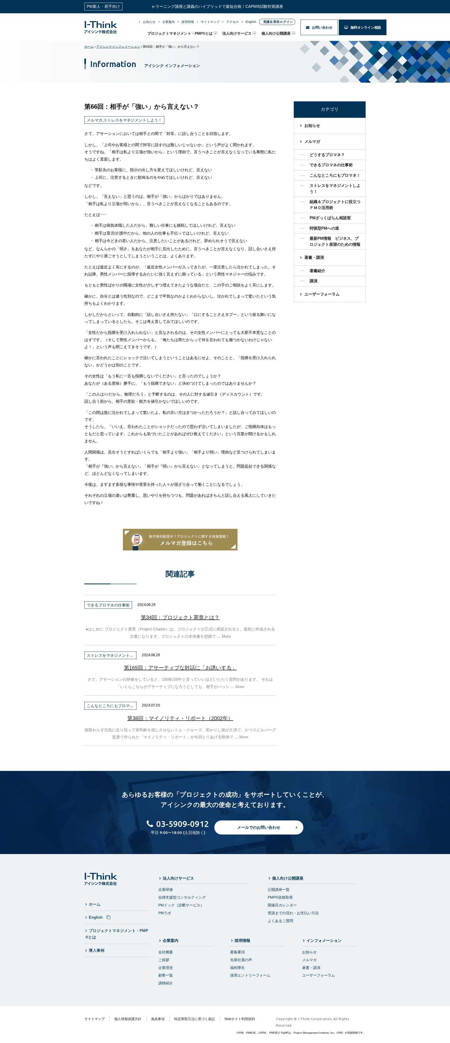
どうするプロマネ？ (327, 154)
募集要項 (237, 952)
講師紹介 (165, 983)
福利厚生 (237, 968)
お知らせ (149, 22)
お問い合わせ (321, 27)
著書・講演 (314, 257)
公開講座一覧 (279, 889)
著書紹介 (317, 270)
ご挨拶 (163, 960)
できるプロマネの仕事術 (331, 165)
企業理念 (165, 968)
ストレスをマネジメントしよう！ (335, 188)
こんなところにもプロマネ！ (335, 175)
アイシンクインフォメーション (118, 46)
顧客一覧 (165, 975)
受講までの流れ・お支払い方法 (293, 913)
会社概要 (165, 952)
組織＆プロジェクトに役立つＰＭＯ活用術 (335, 204)
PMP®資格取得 (280, 897)
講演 (313, 281)
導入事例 (96, 950)
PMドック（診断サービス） (181, 905)
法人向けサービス (237, 33)
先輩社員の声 (241, 960)
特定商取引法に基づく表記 (194, 1019)
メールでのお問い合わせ (258, 827)
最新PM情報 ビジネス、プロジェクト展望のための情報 (335, 241)
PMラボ (164, 913)
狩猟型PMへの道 (324, 228)
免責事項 (158, 1019)
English (251, 22)
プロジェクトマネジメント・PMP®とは (180, 33)
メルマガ (312, 141)
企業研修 (165, 889)
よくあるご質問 (280, 921)
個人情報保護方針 (127, 1019)
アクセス (232, 22)
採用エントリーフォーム (250, 975)
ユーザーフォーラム (322, 294)
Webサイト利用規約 (239, 1019)
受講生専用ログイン (278, 22)
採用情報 (188, 22)
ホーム (89, 46)
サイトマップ (210, 22)
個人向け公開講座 (276, 33)
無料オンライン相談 (365, 27)
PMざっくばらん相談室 (330, 218)
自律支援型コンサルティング (182, 897)
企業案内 (168, 22)
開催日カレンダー (282, 905)
